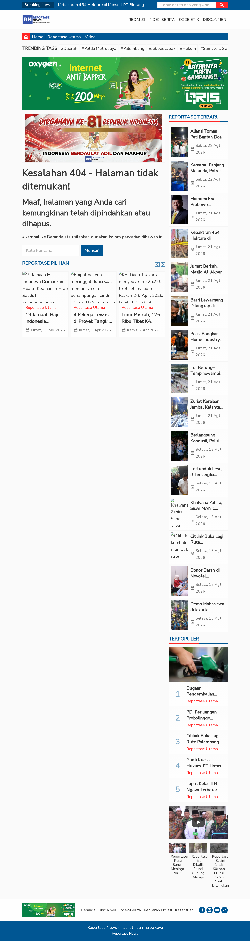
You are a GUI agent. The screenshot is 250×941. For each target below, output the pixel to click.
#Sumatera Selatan (218, 48)
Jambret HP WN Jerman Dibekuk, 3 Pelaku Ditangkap (44, 321)
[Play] (198, 822)
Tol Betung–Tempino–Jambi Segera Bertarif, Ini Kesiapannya (205, 376)
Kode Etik (189, 19)
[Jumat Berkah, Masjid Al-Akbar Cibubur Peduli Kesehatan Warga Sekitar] (179, 277)
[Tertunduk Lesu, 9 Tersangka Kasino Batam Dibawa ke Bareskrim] (179, 480)
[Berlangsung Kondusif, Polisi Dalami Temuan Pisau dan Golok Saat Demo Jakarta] (179, 446)
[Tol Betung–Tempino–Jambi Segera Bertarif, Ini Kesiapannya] (179, 378)
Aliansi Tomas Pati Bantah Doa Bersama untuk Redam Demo (206, 140)
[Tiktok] (224, 910)
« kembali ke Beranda (42, 237)
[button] (222, 5)
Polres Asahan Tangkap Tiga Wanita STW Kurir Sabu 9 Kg (138, 325)
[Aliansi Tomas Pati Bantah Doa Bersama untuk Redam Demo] (179, 142)
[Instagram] (209, 910)
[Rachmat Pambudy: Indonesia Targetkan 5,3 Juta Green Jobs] (94, 287)
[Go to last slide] (157, 264)
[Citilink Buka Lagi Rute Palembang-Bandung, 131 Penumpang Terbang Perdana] (179, 547)
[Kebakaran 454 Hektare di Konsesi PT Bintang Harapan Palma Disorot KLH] (179, 243)
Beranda (88, 910)
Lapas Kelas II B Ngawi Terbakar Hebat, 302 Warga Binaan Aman (204, 793)
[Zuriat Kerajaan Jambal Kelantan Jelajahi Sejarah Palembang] (179, 412)
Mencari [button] (91, 250)
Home (37, 36)
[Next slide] (163, 264)
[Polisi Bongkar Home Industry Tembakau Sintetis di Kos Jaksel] (179, 345)
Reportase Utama (64, 36)
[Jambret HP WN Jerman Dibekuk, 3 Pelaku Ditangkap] (45, 287)
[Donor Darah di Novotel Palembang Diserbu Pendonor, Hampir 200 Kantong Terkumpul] (179, 581)
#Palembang (132, 48)
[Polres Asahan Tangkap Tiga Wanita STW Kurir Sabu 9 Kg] (142, 287)
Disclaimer (214, 19)
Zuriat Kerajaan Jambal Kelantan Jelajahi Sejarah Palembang (206, 410)
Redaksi (137, 19)
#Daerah (69, 48)
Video (90, 36)
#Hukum (188, 48)
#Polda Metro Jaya (99, 48)
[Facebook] (202, 910)
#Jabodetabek (162, 48)
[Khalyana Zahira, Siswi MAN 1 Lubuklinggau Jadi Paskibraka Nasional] (179, 513)
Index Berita (162, 19)
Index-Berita (130, 910)
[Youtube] (217, 910)
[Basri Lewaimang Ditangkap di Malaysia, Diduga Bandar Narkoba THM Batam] (179, 311)
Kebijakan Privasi (158, 910)
